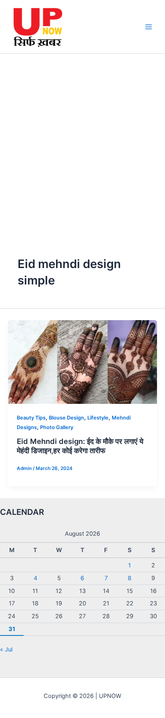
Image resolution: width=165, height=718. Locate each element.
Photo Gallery (56, 427)
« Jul (6, 649)
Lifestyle (98, 418)
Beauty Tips (31, 418)
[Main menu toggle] (148, 26)
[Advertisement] (82, 140)
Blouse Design (66, 418)
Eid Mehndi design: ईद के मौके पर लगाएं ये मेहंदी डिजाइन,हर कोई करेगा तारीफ (80, 446)
